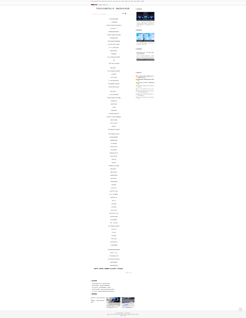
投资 (116, 1)
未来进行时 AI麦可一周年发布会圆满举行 (145, 19)
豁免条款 (129, 314)
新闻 (94, 1)
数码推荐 (139, 30)
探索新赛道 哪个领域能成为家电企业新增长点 (145, 80)
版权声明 (125, 314)
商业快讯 (104, 4)
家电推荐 (139, 49)
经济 (111, 1)
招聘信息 (122, 314)
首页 (92, 1)
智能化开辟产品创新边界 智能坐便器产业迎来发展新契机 (145, 95)
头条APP (142, 1)
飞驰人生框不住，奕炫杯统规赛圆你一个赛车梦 (101, 287)
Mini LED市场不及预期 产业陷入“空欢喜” (145, 88)
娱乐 (114, 1)
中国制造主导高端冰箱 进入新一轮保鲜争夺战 (145, 98)
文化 (119, 1)
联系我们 (118, 314)
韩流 (132, 1)
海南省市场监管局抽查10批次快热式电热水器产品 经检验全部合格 (145, 91)
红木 (129, 1)
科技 (105, 1)
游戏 (103, 1)
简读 (134, 1)
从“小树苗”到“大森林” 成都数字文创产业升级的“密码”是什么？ (145, 77)
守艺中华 (122, 1)
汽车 (100, 1)
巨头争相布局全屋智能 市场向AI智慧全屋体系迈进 (145, 86)
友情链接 (132, 314)
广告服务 (114, 314)
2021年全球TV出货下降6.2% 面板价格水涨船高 (145, 83)
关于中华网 (111, 314)
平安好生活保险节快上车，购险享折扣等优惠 (101, 283)
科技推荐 (139, 9)
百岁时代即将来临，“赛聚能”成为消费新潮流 (101, 285)
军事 (97, 1)
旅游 (108, 1)
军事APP (138, 1)
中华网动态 (137, 314)
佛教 (126, 1)
